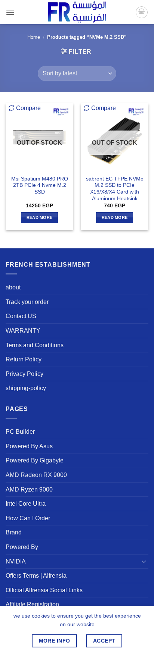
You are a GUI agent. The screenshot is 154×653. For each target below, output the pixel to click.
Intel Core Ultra (26, 503)
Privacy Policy (24, 374)
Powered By (22, 547)
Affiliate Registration (32, 604)
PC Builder (20, 431)
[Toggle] (143, 561)
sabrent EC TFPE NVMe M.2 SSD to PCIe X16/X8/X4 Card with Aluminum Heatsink (115, 188)
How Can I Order (28, 518)
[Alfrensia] (77, 12)
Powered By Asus (29, 446)
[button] (10, 12)
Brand (14, 532)
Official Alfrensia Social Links (44, 590)
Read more (40, 217)
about (13, 287)
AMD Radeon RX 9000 (36, 475)
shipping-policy (26, 388)
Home (33, 37)
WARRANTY (23, 330)
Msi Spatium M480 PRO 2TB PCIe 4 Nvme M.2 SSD (39, 185)
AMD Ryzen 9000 (29, 489)
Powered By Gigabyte (35, 460)
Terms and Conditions (35, 345)
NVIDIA (16, 561)
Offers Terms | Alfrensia (36, 575)
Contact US (21, 316)
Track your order (27, 302)
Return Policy (23, 359)
